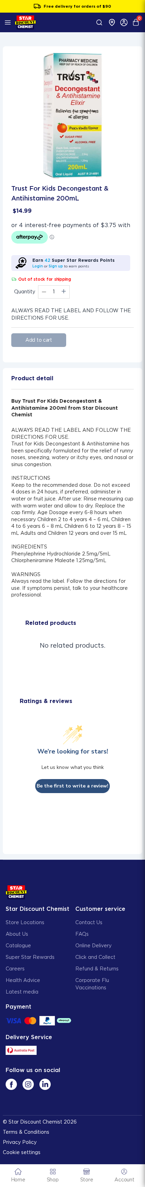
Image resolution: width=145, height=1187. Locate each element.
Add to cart (38, 340)
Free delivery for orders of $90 (77, 6)
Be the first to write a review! (72, 786)
